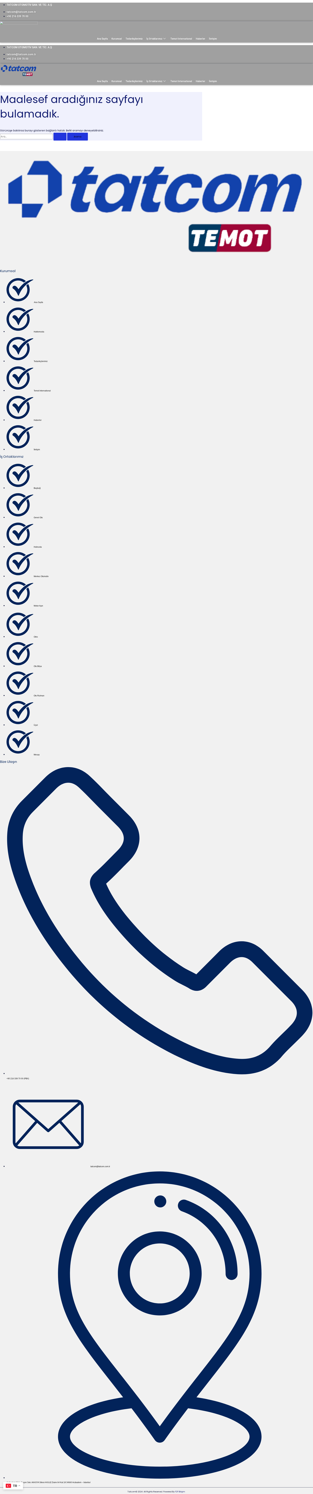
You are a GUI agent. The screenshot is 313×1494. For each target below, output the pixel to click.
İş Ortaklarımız (154, 38)
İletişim (213, 38)
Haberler (200, 38)
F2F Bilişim (180, 1491)
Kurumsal (117, 38)
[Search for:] (33, 136)
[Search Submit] (60, 137)
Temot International (181, 38)
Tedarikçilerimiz (134, 38)
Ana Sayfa (102, 38)
